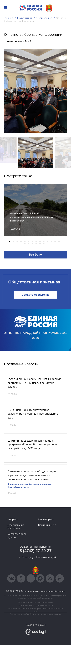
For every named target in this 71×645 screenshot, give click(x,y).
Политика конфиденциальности (35, 605)
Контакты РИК (47, 525)
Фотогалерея (44, 18)
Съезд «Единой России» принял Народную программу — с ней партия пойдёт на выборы (34, 382)
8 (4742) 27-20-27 (36, 550)
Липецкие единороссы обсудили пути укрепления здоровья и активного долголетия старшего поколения (32, 475)
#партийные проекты (18, 487)
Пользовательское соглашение (35, 602)
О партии (12, 519)
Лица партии (46, 519)
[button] (9, 241)
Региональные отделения (15, 527)
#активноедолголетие (40, 484)
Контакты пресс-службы (17, 535)
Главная (8, 18)
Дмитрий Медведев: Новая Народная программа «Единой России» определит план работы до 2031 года (33, 444)
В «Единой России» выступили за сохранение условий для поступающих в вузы (33, 413)
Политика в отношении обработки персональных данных (35, 609)
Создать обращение (35, 294)
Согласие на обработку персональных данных (35, 614)
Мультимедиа (24, 18)
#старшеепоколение (18, 484)
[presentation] (12, 91)
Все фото (35, 254)
